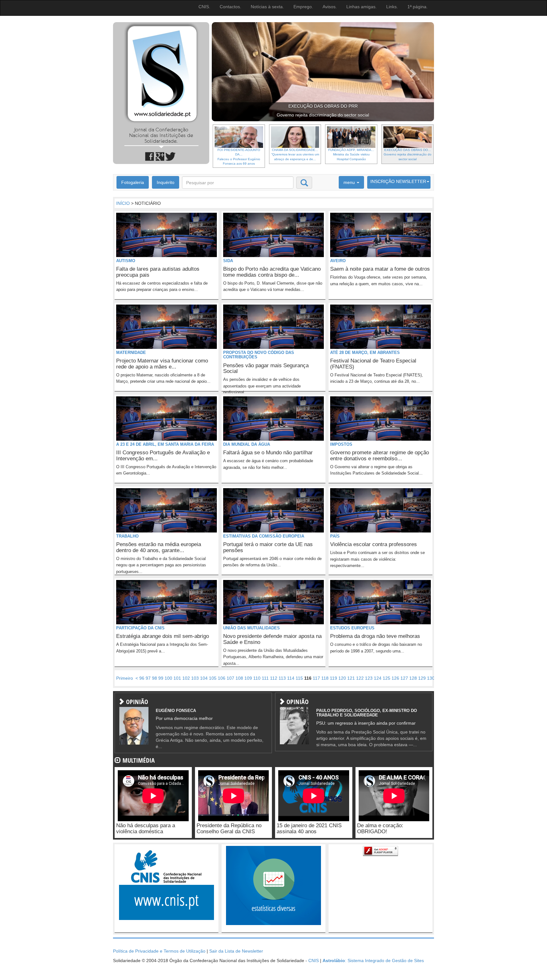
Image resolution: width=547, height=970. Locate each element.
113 (282, 678)
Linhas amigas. (361, 6)
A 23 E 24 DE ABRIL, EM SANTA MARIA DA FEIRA (165, 444)
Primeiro (124, 678)
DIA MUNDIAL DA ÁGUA (246, 444)
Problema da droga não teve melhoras (375, 636)
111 (265, 678)
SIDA (228, 260)
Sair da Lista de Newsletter (236, 951)
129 (422, 678)
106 (221, 678)
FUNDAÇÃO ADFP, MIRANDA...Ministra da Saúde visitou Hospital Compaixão (351, 154)
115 (299, 678)
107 (230, 678)
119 (333, 678)
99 (160, 678)
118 (325, 678)
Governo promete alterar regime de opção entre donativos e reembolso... (379, 456)
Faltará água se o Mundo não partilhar (268, 453)
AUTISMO (125, 260)
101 (177, 678)
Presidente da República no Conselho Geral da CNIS (229, 828)
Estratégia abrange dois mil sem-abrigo (162, 636)
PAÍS (335, 536)
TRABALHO (127, 536)
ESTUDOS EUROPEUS (352, 628)
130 (431, 678)
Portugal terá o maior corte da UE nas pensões (268, 547)
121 (351, 678)
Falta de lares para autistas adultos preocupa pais (157, 272)
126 (395, 678)
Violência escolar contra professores (373, 544)
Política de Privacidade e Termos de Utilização (159, 951)
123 (369, 678)
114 (290, 678)
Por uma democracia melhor (184, 718)
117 (316, 678)
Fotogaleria (132, 182)
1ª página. (417, 6)
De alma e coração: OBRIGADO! (380, 828)
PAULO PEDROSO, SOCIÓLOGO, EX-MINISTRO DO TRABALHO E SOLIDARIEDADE (366, 712)
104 (204, 678)
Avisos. (330, 6)
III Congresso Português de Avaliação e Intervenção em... (163, 456)
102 (186, 678)
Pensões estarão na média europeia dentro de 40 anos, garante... (158, 547)
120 (342, 678)
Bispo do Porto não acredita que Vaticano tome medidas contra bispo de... (272, 272)
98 (154, 678)
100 (168, 678)
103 (195, 678)
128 (413, 678)
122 (360, 678)
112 (273, 678)
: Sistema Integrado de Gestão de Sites (373, 960)
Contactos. (230, 6)
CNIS (313, 960)
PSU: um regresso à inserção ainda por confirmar (366, 723)
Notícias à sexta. (267, 6)
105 (213, 678)
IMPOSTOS (341, 444)
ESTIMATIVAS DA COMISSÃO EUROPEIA (263, 536)
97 (148, 678)
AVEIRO (338, 260)
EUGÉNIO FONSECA (176, 710)
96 (141, 678)
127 (404, 678)
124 (377, 678)
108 (239, 678)
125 (386, 678)
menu (349, 182)
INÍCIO (123, 203)
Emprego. (303, 6)
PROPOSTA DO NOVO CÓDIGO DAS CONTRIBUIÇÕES (258, 354)
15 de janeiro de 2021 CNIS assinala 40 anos (309, 828)
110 (257, 678)
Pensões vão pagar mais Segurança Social (266, 368)
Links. (392, 6)
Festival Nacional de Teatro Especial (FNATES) (373, 364)
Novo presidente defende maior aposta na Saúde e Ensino (272, 639)
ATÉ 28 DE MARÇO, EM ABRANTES (365, 352)
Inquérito (165, 182)
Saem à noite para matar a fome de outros (380, 269)
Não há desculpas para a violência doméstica (145, 828)
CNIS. (204, 6)
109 (248, 678)
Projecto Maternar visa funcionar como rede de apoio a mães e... (162, 364)
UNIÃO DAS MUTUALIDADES (251, 628)
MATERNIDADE (131, 352)
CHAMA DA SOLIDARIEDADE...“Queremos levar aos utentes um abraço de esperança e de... (295, 154)
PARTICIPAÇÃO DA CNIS (140, 628)
